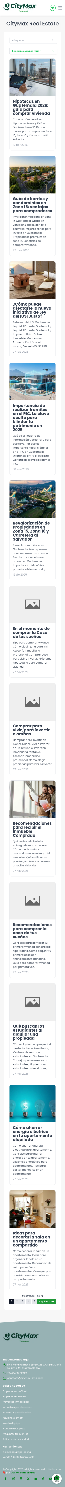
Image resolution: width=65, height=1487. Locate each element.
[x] (28, 1478)
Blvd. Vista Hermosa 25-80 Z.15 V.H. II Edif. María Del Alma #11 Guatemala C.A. (32, 1366)
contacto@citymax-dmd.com (23, 1378)
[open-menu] (60, 8)
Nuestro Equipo (11, 1423)
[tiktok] (43, 1478)
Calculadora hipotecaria (17, 1452)
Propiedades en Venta (15, 1391)
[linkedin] (35, 1478)
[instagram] (21, 1478)
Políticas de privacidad (16, 1439)
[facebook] (5, 1478)
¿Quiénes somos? (13, 1418)
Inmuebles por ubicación (17, 1407)
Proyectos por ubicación (17, 1412)
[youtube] (50, 1478)
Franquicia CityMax (14, 1428)
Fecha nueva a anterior (26, 51)
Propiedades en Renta (15, 1396)
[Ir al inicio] (21, 1337)
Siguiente (44, 1301)
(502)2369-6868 (15, 1373)
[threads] (13, 1478)
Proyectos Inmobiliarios (16, 1401)
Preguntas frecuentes (15, 1434)
